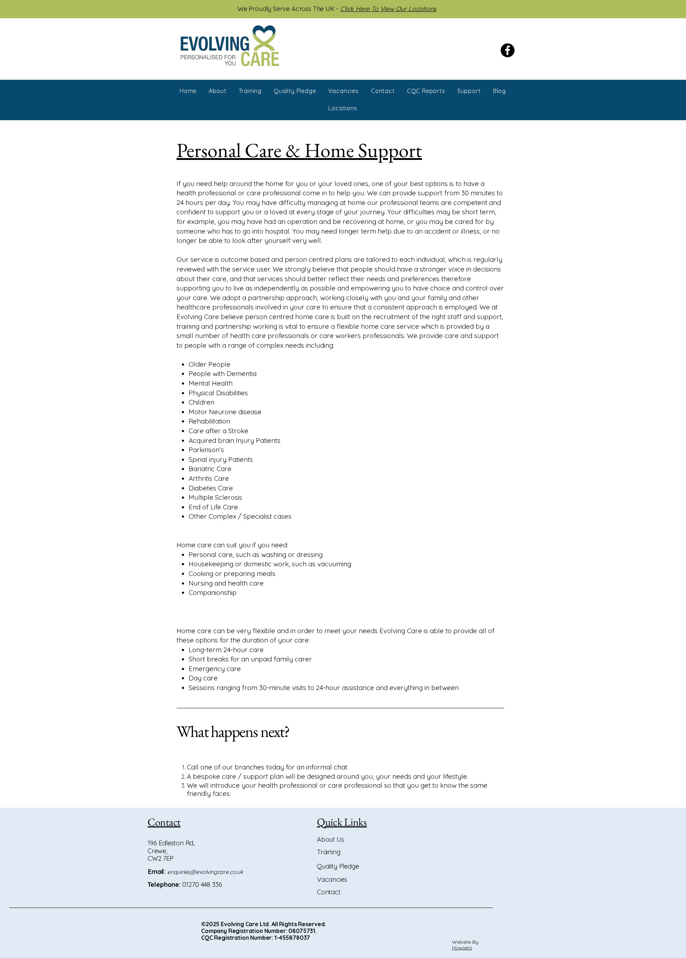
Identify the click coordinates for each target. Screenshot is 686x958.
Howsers (462, 947)
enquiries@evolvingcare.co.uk (205, 871)
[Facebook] (507, 50)
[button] (469, 91)
